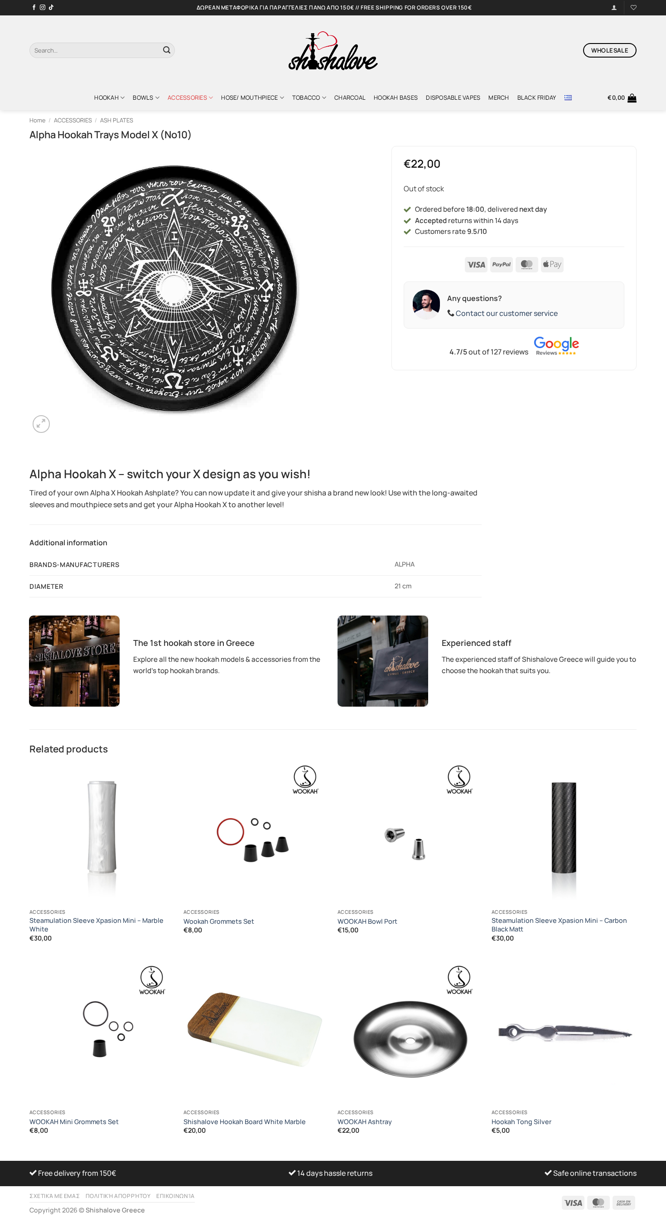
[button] (622, 98)
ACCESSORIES (187, 97)
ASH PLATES (116, 120)
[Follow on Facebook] (34, 8)
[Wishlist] (634, 7)
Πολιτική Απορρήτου (118, 1196)
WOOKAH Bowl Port (367, 921)
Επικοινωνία (175, 1196)
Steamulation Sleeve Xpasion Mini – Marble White (96, 924)
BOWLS (143, 97)
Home (37, 120)
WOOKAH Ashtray (365, 1122)
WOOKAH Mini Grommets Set (74, 1122)
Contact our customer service (507, 313)
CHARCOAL (350, 97)
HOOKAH (106, 97)
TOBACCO (306, 97)
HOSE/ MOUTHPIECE (249, 97)
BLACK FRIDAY (536, 97)
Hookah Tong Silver (521, 1122)
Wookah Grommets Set (218, 921)
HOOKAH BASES (396, 97)
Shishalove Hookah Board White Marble (244, 1122)
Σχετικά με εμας (54, 1196)
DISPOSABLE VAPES (453, 97)
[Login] (614, 7)
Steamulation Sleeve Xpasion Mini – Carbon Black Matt (559, 924)
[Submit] (166, 50)
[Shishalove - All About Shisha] (333, 50)
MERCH (498, 97)
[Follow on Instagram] (42, 8)
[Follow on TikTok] (51, 8)
